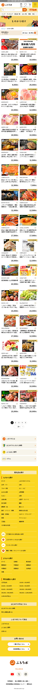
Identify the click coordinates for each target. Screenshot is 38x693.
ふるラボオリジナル (24, 481)
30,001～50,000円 (25, 586)
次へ (19, 426)
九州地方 (28, 568)
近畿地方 (28, 565)
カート (30, 6)
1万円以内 (4, 582)
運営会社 (29, 684)
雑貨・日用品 (5, 514)
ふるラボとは (5, 623)
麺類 (20, 503)
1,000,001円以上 (6, 596)
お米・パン (4, 484)
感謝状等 (21, 521)
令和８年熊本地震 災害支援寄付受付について (19, 1)
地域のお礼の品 (23, 510)
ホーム (3, 28)
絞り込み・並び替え (28, 33)
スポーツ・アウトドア (25, 514)
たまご (3, 495)
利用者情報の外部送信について (15, 684)
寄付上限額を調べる (7, 612)
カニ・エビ (22, 488)
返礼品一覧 (17, 14)
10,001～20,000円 (25, 582)
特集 (29, 14)
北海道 (15, 561)
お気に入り (25, 6)
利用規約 (10, 681)
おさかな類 (4, 492)
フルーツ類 (4, 488)
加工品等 (3, 503)
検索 (25, 10)
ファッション (22, 518)
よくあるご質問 (5, 627)
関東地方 (3, 565)
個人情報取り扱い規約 (21, 681)
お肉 (20, 484)
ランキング (10, 14)
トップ (3, 14)
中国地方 (3, 568)
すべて (3, 481)
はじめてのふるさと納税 (8, 608)
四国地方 (16, 568)
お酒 (20, 495)
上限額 (21, 6)
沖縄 (2, 572)
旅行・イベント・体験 (7, 510)
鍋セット (21, 507)
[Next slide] (36, 14)
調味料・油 (4, 507)
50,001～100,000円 (6, 589)
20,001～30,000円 (6, 586)
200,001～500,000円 (7, 592)
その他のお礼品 (5, 525)
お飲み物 (3, 499)
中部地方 (16, 565)
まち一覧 (24, 14)
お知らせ (3, 631)
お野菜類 (21, 492)
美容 (2, 518)
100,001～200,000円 (25, 589)
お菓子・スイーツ (24, 499)
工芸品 (3, 521)
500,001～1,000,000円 (26, 592)
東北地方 (28, 561)
